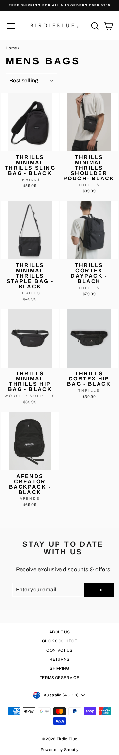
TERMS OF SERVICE (59, 678)
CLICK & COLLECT (59, 641)
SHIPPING (59, 668)
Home (11, 48)
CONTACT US (59, 650)
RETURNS (59, 659)
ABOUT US (59, 632)
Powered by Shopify (60, 749)
